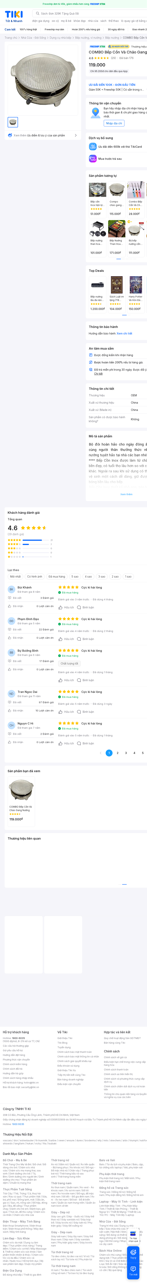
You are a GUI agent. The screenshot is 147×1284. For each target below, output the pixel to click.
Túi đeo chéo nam (70, 1270)
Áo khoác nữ (77, 1167)
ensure (70, 1140)
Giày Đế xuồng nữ (72, 1225)
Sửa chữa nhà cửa (115, 1228)
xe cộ (55, 20)
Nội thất (115, 1231)
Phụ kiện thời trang (111, 1174)
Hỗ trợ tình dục (30, 1260)
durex (79, 1140)
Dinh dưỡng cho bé (19, 1173)
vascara (7, 1140)
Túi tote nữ (72, 1259)
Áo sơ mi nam (72, 1190)
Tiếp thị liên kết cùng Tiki (71, 1074)
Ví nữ (86, 1256)
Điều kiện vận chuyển (69, 1084)
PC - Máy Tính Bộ (114, 1215)
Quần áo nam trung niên (71, 1202)
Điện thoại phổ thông (20, 1228)
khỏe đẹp (80, 20)
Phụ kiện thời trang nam (119, 1180)
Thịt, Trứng (20, 1193)
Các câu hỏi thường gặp (16, 1045)
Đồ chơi (37, 1164)
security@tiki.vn (30, 1087)
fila (44, 1143)
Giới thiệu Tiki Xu (66, 1070)
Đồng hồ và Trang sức (113, 1187)
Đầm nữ (63, 1164)
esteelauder (27, 1140)
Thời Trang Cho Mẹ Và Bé (17, 1164)
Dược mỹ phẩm (33, 1264)
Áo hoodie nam (66, 1193)
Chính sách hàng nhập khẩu (18, 1078)
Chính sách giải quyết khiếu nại (74, 1061)
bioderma (90, 1140)
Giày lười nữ (80, 1222)
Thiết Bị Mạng (118, 1211)
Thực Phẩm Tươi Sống (17, 1189)
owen (61, 1140)
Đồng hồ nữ (118, 1192)
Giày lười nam (58, 1236)
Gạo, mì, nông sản (21, 1202)
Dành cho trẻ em (19, 1208)
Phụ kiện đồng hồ (115, 1195)
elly (100, 1140)
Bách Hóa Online (110, 1250)
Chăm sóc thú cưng (110, 1254)
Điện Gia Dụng (12, 1270)
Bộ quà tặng (115, 1270)
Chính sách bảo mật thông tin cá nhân (78, 1056)
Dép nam (68, 1239)
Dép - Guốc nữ (75, 1216)
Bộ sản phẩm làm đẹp (23, 1262)
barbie (52, 1140)
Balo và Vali (107, 1160)
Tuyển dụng (64, 1047)
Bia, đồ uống (15, 1205)
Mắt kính (129, 1178)
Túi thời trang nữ (62, 1252)
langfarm (19, 1143)
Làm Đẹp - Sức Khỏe (16, 1238)
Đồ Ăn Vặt (111, 1264)
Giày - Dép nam (61, 1232)
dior (16, 1140)
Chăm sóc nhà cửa (23, 1215)
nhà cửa (93, 20)
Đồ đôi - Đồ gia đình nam (75, 1196)
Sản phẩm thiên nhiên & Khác (22, 1253)
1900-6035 (18, 1038)
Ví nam (55, 1270)
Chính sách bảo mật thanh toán (74, 1051)
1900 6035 (18, 1124)
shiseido (8, 1143)
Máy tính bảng (18, 1231)
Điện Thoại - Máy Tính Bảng (21, 1221)
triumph (134, 1140)
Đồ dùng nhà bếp (12, 1274)
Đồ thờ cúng (112, 1241)
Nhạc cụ (125, 1241)
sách (103, 20)
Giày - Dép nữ (60, 1212)
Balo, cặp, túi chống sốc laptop (121, 1166)
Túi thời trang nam (63, 1266)
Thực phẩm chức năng (21, 1245)
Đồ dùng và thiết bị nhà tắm (122, 1234)
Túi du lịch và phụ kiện (118, 1164)
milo (106, 1140)
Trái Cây (7, 1193)
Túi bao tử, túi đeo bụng (80, 1273)
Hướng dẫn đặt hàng (14, 1055)
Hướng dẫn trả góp (13, 1073)
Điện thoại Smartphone (15, 1225)
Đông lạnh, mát (26, 1199)
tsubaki (52, 1143)
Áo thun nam (58, 1187)
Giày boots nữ (64, 1222)
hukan (29, 1143)
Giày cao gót (58, 1216)
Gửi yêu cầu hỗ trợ (13, 1050)
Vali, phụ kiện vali (133, 1167)
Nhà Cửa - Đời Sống (112, 1221)
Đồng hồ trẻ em (135, 1195)
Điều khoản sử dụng (68, 1065)
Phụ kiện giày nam (68, 1242)
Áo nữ (54, 1164)
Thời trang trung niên (69, 1176)
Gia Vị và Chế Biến (116, 1260)
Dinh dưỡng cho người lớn (23, 1176)
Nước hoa (15, 1260)
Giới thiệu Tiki (64, 1038)
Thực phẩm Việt (31, 1196)
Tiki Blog (62, 1042)
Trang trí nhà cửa (108, 1225)
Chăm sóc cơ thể (19, 1248)
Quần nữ (74, 1164)
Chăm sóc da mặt (12, 1242)
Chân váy (74, 1170)
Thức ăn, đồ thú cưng (20, 1211)
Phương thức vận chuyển (16, 1059)
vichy (38, 1143)
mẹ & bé (66, 20)
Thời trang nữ (60, 1160)
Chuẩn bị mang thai (20, 1182)
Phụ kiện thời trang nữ (111, 1178)
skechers (115, 1140)
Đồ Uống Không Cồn (119, 1267)
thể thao (114, 20)
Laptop (130, 1215)
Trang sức (104, 1192)
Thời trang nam (61, 1183)
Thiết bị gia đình (32, 1274)
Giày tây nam (75, 1236)
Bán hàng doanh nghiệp (70, 1079)
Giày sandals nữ (70, 1219)
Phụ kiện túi (85, 1259)
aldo (125, 1140)
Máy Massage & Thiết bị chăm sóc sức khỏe (25, 1250)
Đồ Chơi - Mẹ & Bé (15, 1160)
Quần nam (72, 1187)
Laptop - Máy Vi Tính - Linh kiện (121, 1201)
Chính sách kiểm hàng (15, 1064)
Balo (101, 1164)
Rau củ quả (15, 1196)
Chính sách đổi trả (12, 1068)
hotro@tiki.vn (31, 1082)
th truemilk (41, 1140)
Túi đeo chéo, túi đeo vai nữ (66, 1256)
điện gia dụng (40, 20)
